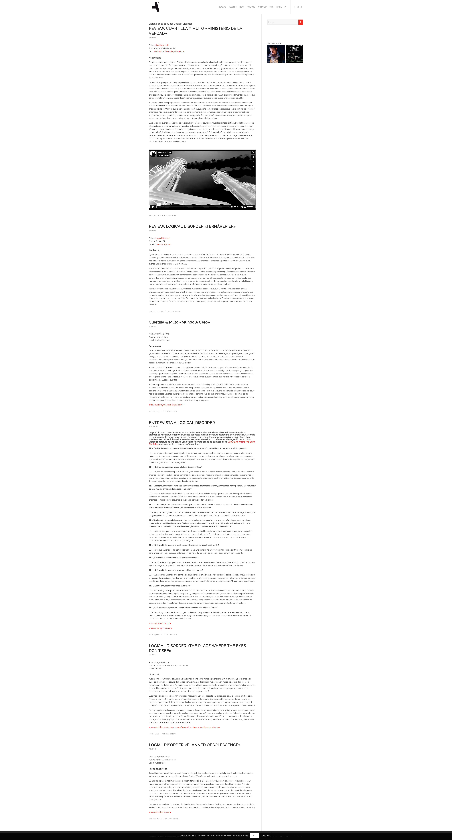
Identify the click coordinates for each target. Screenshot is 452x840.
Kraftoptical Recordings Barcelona (169, 51)
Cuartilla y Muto (162, 45)
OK (254, 835)
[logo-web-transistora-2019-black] (156, 7)
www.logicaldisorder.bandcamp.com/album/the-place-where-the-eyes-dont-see (184, 727)
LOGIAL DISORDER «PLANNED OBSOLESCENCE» (195, 745)
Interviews (153, 427)
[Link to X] (301, 7)
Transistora (171, 215)
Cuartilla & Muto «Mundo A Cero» (179, 322)
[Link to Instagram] (298, 7)
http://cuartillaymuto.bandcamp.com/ (166, 405)
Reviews (152, 37)
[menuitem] (222, 7)
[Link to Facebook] (294, 7)
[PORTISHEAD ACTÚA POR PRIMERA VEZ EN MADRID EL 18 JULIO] (294, 54)
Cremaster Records (163, 244)
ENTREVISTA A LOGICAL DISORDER (182, 422)
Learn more (266, 835)
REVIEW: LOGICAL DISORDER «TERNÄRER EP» (192, 226)
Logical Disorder (162, 238)
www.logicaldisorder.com (160, 623)
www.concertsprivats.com (160, 628)
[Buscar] (285, 7)
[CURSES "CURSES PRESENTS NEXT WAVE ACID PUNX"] (276, 54)
